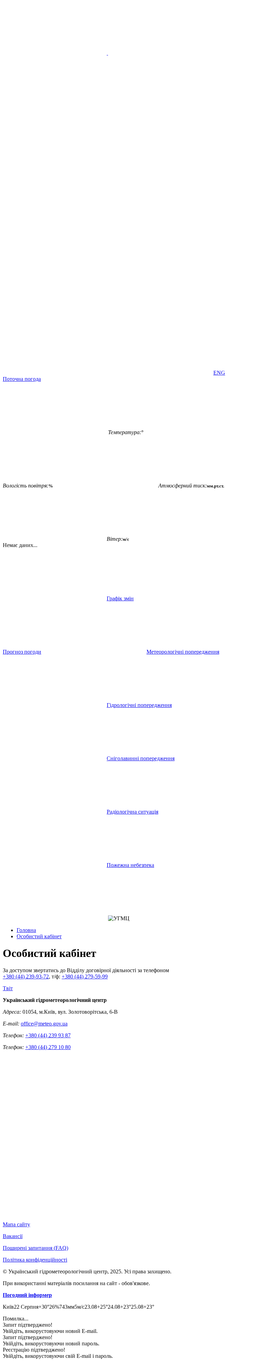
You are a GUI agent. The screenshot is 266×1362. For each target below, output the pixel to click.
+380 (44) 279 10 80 (48, 1047)
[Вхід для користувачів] (55, 266)
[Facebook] (160, 266)
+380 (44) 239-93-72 (26, 976)
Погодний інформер (27, 1295)
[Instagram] (160, 319)
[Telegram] (55, 373)
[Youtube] (55, 319)
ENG (219, 373)
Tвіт (8, 988)
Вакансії (13, 1236)
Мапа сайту (16, 1224)
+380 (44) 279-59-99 (85, 976)
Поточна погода (22, 379)
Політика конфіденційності (35, 1260)
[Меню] (107, 53)
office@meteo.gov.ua (44, 1024)
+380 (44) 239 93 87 (48, 1035)
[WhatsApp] (160, 373)
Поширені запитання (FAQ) (35, 1248)
